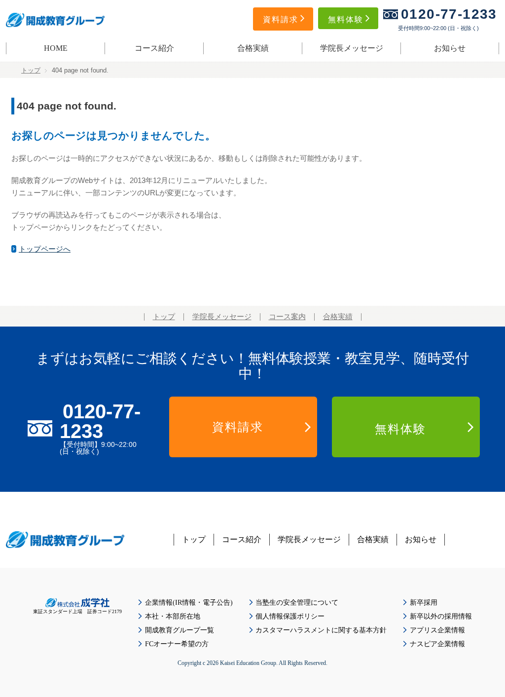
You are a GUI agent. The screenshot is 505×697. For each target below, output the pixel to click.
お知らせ (450, 48)
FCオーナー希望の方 (177, 644)
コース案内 (287, 317)
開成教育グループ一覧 (179, 630)
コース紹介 (154, 48)
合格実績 (253, 48)
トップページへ (45, 249)
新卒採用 (423, 602)
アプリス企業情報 (437, 630)
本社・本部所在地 (172, 616)
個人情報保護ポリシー (290, 616)
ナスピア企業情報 (437, 644)
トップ (30, 70)
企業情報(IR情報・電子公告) (189, 602)
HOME (56, 48)
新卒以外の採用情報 (441, 616)
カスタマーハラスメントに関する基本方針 (321, 630)
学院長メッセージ (351, 48)
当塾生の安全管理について (296, 602)
